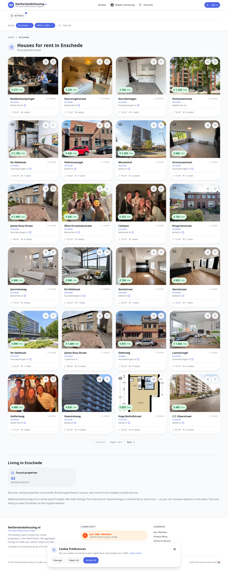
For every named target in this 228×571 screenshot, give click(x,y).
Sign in (214, 4)
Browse (102, 4)
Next (129, 442)
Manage (58, 560)
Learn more (136, 553)
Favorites (148, 4)
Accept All (91, 560)
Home (11, 37)
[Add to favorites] (53, 62)
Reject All (74, 560)
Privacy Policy (160, 536)
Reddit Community (125, 4)
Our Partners (160, 532)
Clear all (67, 25)
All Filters (19, 15)
